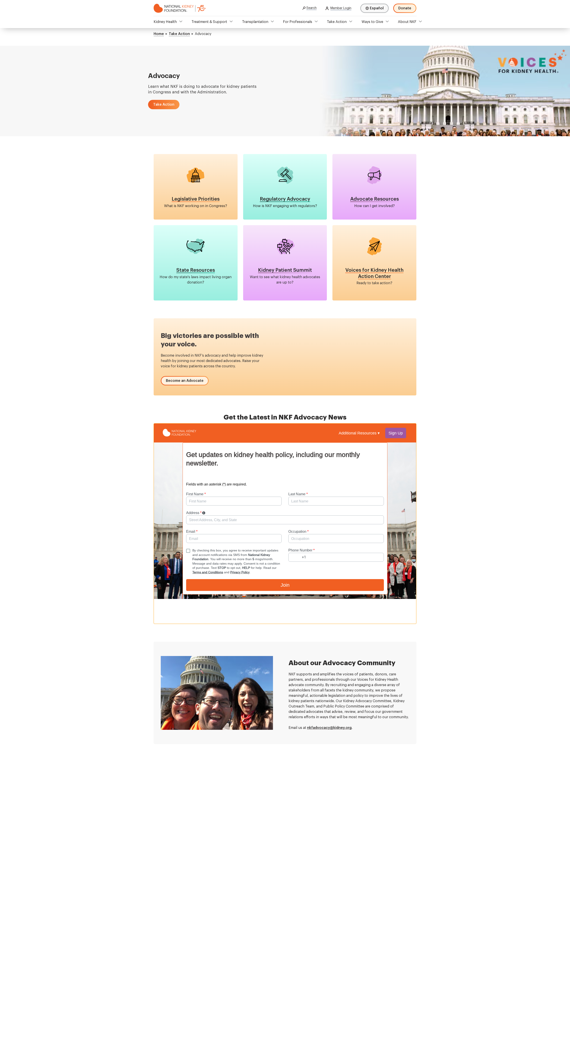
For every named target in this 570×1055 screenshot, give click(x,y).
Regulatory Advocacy (285, 199)
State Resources (195, 270)
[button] (163, 104)
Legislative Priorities (196, 199)
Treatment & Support (209, 22)
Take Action (337, 22)
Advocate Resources (374, 199)
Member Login (340, 8)
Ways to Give (372, 22)
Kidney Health (165, 22)
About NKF (407, 22)
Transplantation (255, 22)
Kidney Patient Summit (285, 270)
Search (311, 8)
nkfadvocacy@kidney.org (329, 728)
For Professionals (297, 22)
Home (159, 34)
